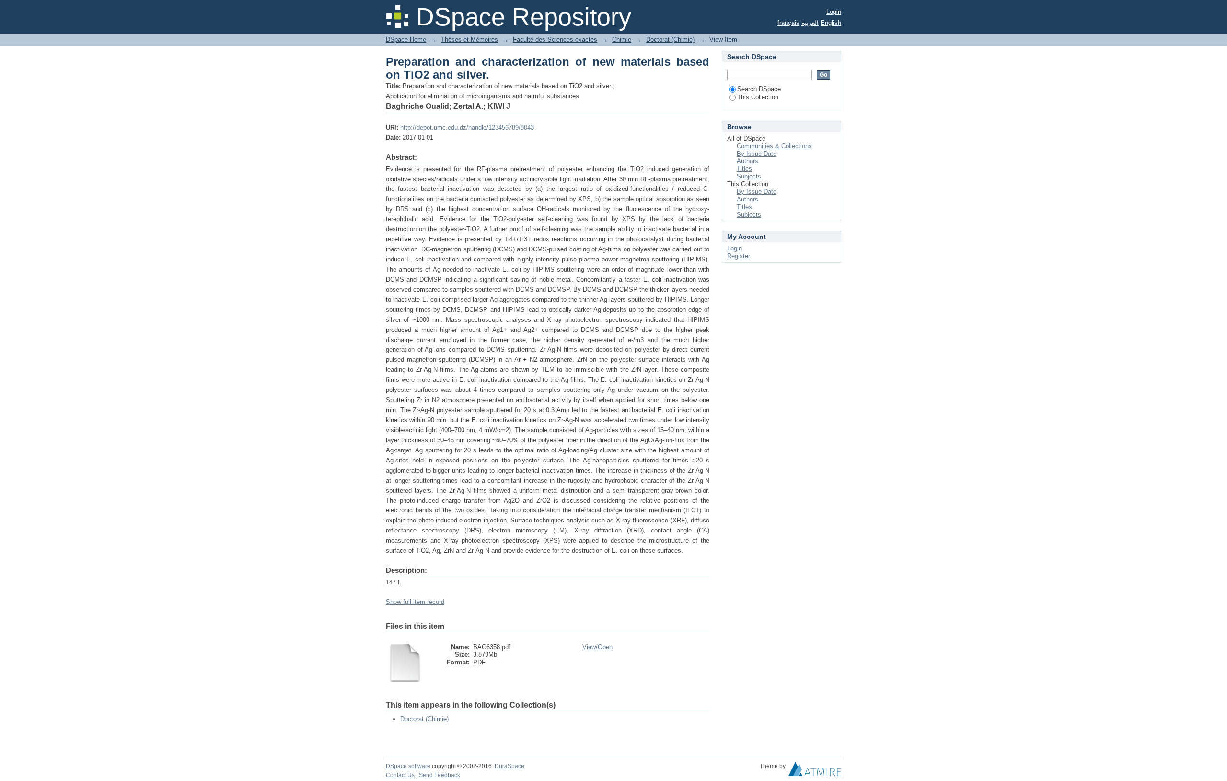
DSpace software (408, 766)
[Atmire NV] (814, 771)
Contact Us (400, 775)
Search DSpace (759, 89)
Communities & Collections (774, 146)
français (788, 22)
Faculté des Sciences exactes (555, 39)
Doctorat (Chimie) (670, 39)
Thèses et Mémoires (469, 39)
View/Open (597, 647)
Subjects (749, 176)
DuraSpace (509, 766)
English (831, 22)
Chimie (621, 39)
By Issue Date (756, 153)
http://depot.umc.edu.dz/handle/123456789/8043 (467, 127)
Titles (744, 168)
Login (833, 11)
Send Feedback (439, 775)
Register (738, 256)
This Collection (757, 97)
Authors (747, 161)
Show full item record (415, 601)
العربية (810, 22)
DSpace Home (406, 39)
